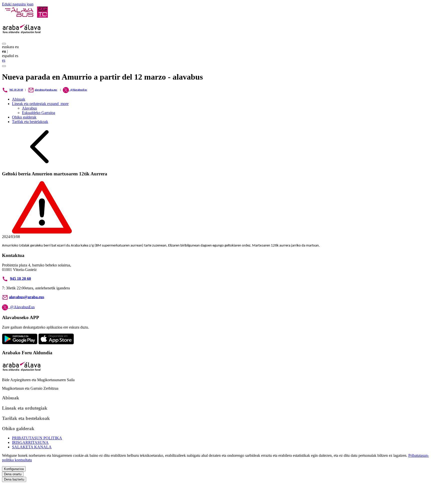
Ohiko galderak (24, 117)
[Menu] (4, 43)
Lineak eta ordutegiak (40, 104)
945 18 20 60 (16, 89)
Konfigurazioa (14, 469)
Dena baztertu (14, 479)
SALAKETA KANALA (32, 447)
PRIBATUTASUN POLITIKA (37, 438)
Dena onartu (12, 474)
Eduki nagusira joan (17, 4)
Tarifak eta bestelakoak (30, 122)
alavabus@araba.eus (46, 89)
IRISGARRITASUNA (30, 442)
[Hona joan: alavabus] (26, 16)
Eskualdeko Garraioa (38, 113)
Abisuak (18, 99)
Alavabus (29, 108)
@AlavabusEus (21, 307)
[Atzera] (39, 164)
